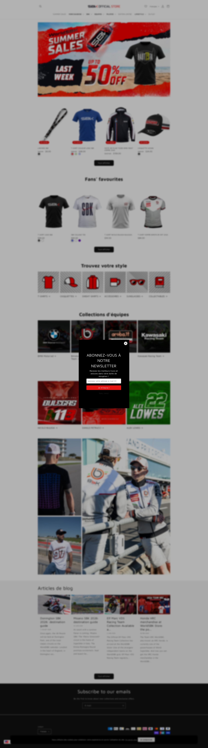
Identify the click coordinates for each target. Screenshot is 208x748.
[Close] (125, 343)
